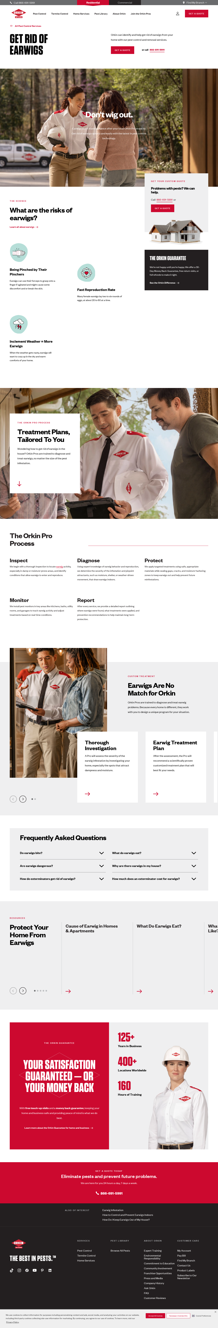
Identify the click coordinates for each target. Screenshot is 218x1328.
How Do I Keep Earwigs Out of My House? (126, 1219)
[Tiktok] (12, 1270)
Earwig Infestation (112, 1210)
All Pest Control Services (28, 25)
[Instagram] (19, 1270)
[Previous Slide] (13, 799)
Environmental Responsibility (152, 1257)
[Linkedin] (50, 1270)
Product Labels (186, 1270)
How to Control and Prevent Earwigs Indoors (127, 1214)
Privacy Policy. (12, 1322)
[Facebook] (27, 1270)
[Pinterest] (42, 1270)
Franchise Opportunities (158, 1273)
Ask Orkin (149, 1288)
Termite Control (86, 1255)
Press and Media (153, 1278)
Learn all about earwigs (22, 226)
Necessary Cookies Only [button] (178, 1315)
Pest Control (84, 1250)
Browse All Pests (120, 1250)
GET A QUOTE (196, 13)
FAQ (146, 1293)
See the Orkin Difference (162, 282)
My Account (184, 1250)
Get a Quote (122, 50)
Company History (154, 1283)
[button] (202, 1315)
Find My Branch (186, 1260)
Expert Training (153, 1250)
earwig (59, 566)
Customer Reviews (155, 1298)
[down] (19, 484)
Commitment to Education (159, 1263)
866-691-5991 (157, 49)
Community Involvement (158, 1268)
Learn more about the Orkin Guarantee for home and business (56, 1127)
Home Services (86, 1260)
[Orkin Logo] (19, 13)
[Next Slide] (22, 799)
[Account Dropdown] (177, 13)
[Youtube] (35, 1270)
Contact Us (183, 1265)
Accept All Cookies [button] (155, 1315)
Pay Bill (181, 1255)
